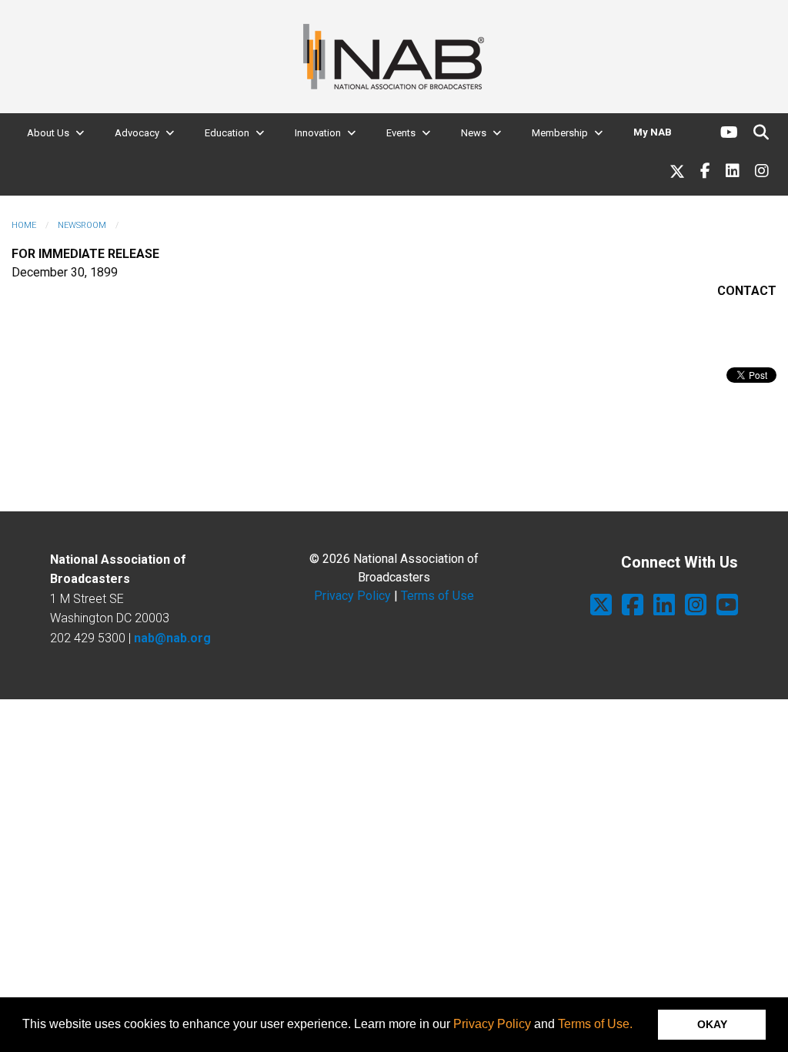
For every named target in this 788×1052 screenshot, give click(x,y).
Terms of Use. (595, 1023)
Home (24, 225)
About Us (48, 133)
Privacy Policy (492, 1023)
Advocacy (137, 133)
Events (401, 133)
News (473, 133)
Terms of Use (437, 595)
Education (227, 133)
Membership (560, 133)
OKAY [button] (712, 1024)
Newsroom (82, 225)
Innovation (318, 133)
